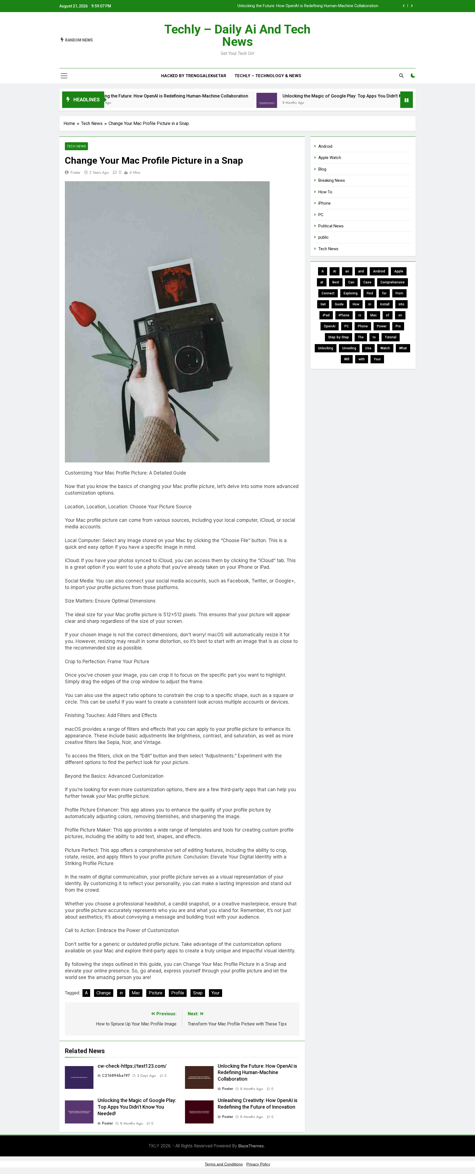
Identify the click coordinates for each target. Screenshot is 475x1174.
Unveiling (349, 348)
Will (346, 359)
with (361, 359)
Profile (177, 992)
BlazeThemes (251, 1146)
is (359, 315)
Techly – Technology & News (267, 75)
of (387, 315)
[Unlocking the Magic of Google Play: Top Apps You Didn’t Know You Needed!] (232, 103)
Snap (198, 992)
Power (381, 326)
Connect (328, 293)
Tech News (76, 146)
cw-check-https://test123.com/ (132, 1066)
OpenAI (329, 326)
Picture (155, 992)
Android (325, 146)
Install (385, 304)
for (384, 293)
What (403, 348)
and (361, 271)
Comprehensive (392, 282)
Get (323, 304)
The (361, 337)
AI (334, 271)
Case (367, 282)
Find (370, 293)
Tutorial (390, 337)
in (121, 992)
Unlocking (325, 348)
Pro (398, 326)
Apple (398, 271)
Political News (331, 226)
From (399, 293)
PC (321, 214)
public (323, 237)
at (321, 282)
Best (335, 282)
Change (103, 992)
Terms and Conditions (224, 1164)
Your (215, 992)
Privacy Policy (258, 1164)
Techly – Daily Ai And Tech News (237, 35)
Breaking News (331, 180)
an (347, 271)
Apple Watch (329, 157)
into (401, 304)
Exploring (351, 293)
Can (351, 282)
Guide (339, 304)
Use (368, 348)
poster (76, 172)
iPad (326, 315)
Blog (322, 169)
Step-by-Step (338, 337)
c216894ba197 (116, 1075)
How (356, 304)
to (374, 337)
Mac (136, 992)
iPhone (324, 203)
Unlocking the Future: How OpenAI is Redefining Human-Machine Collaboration (308, 6)
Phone (363, 326)
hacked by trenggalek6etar (193, 75)
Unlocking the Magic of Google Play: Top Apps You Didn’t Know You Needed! (325, 96)
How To (325, 191)
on (400, 315)
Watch (385, 348)
